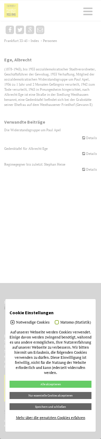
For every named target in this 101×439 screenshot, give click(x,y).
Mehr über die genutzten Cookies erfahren (50, 417)
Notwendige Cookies (33, 322)
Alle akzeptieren (50, 384)
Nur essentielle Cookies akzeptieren (50, 395)
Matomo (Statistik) (75, 322)
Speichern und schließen (50, 407)
